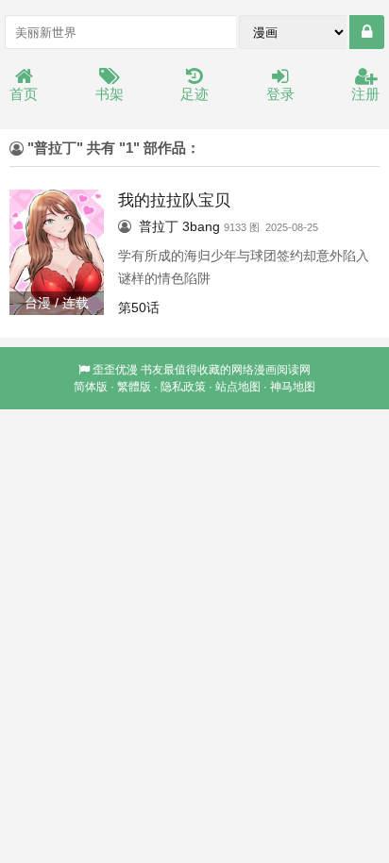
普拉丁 (158, 226)
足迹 (194, 94)
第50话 (139, 307)
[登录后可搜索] (366, 32)
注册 (365, 94)
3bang (201, 226)
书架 (109, 94)
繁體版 (134, 386)
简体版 (91, 386)
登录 (280, 94)
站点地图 (238, 386)
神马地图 (292, 386)
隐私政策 (183, 386)
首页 (23, 94)
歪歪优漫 (115, 369)
